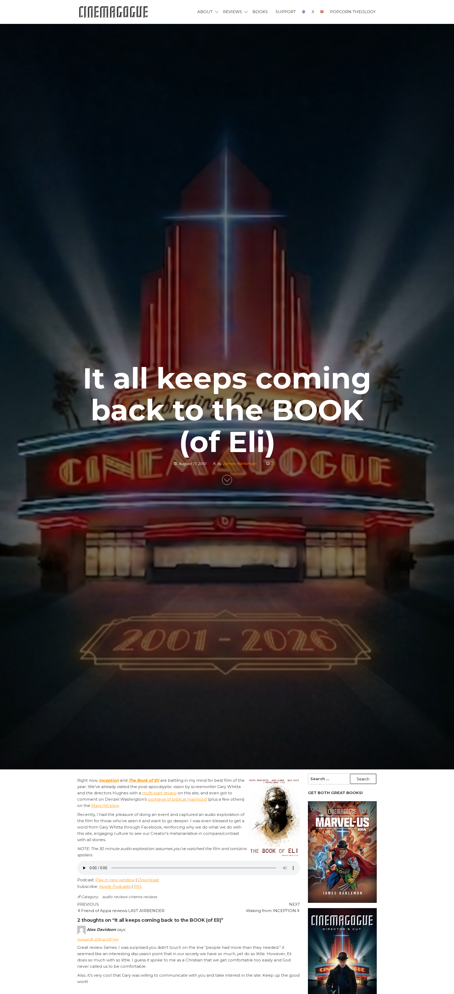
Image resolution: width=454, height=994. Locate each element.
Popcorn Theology (352, 11)
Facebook (304, 11)
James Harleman (240, 463)
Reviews (232, 11)
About (205, 11)
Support (286, 11)
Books (260, 11)
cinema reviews (142, 896)
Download (148, 879)
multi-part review (159, 792)
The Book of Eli (143, 780)
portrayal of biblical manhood (177, 799)
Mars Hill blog (105, 805)
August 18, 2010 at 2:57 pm (98, 939)
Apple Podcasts (115, 886)
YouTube (322, 11)
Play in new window (115, 879)
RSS (138, 886)
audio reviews (114, 896)
